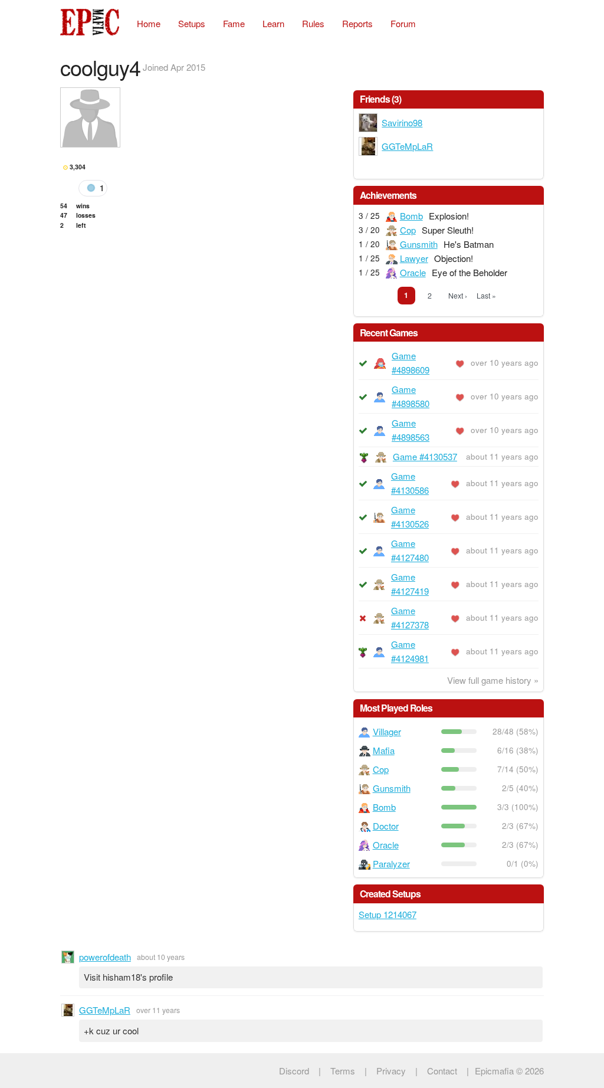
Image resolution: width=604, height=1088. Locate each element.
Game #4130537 (425, 456)
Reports (357, 23)
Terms (342, 1070)
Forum (403, 23)
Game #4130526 (410, 516)
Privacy (391, 1070)
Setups (191, 23)
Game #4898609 (410, 362)
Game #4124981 (410, 651)
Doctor (386, 826)
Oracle (413, 272)
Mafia (384, 750)
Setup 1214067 (387, 914)
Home (148, 23)
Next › (457, 295)
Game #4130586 (410, 483)
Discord (294, 1070)
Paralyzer (391, 863)
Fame (234, 23)
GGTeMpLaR (407, 146)
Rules (313, 23)
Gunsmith (419, 244)
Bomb (411, 215)
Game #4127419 (410, 584)
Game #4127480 (410, 550)
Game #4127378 (410, 617)
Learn (273, 23)
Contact (442, 1070)
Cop (408, 230)
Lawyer (414, 258)
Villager (387, 731)
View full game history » (493, 680)
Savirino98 (402, 122)
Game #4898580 (410, 396)
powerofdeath (105, 957)
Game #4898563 (410, 430)
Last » (486, 295)
